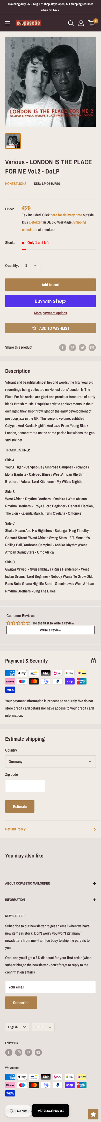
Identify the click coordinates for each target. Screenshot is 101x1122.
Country (11, 750)
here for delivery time (66, 215)
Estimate (20, 806)
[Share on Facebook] (62, 347)
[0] (91, 23)
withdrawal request (51, 1110)
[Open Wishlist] (93, 1114)
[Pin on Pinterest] (72, 347)
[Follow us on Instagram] (18, 1052)
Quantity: (12, 265)
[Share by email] (92, 347)
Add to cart (50, 284)
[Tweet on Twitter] (82, 347)
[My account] (81, 23)
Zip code (11, 774)
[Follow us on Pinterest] (28, 1052)
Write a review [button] (50, 630)
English (13, 1027)
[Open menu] (7, 23)
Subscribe (21, 1002)
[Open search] (71, 23)
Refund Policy (15, 829)
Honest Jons (15, 183)
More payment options (50, 313)
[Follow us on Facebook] (8, 1052)
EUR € (39, 1027)
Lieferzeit (35, 222)
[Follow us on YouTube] (38, 1052)
